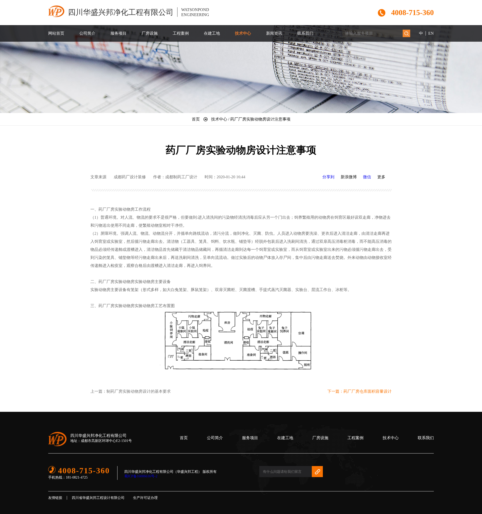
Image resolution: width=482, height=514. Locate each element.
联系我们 (305, 33)
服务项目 (118, 33)
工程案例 (181, 33)
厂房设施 (150, 33)
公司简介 (87, 33)
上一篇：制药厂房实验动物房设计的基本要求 (130, 391)
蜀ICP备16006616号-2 (140, 476)
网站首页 (56, 33)
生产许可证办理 (145, 498)
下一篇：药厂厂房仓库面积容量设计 (359, 391)
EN (431, 33)
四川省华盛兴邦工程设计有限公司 (98, 498)
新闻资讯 (274, 33)
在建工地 (212, 33)
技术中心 (243, 33)
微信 (367, 177)
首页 (184, 438)
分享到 (328, 177)
